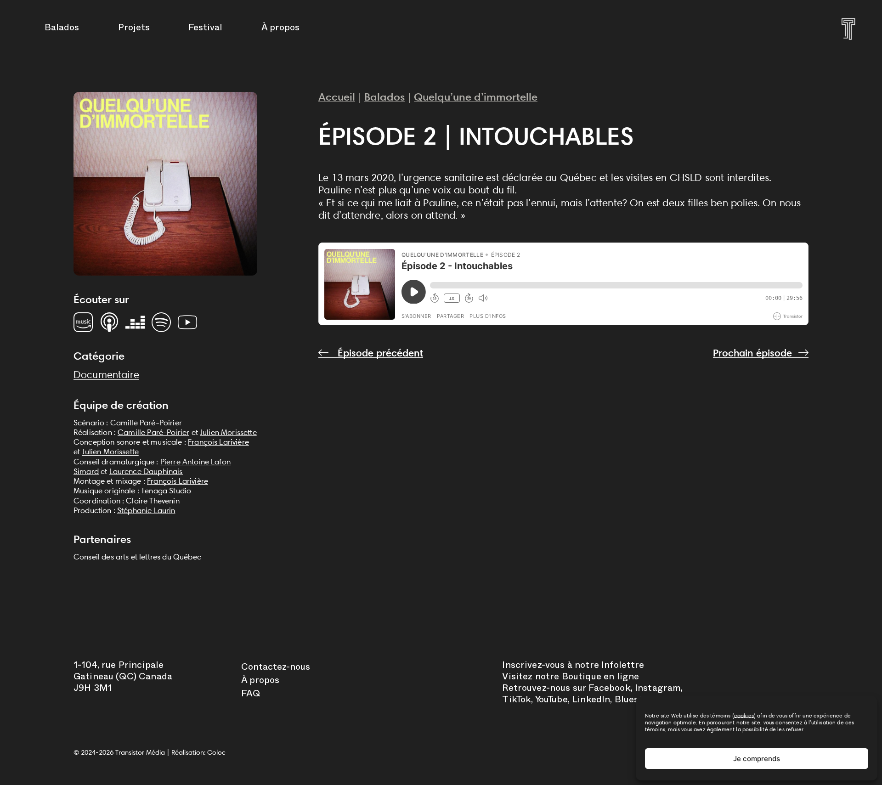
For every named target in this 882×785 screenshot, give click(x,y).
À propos (280, 29)
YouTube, (552, 701)
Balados (62, 29)
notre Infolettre (610, 666)
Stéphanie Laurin (146, 510)
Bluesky (632, 701)
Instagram (658, 689)
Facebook (609, 689)
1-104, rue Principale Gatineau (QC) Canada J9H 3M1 (123, 678)
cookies (744, 715)
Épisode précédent (379, 353)
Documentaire (106, 374)
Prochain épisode (752, 353)
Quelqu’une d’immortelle (475, 96)
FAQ (250, 695)
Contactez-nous (275, 668)
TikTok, (517, 701)
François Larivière (218, 441)
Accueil (336, 96)
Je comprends (756, 758)
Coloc (216, 752)
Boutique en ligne (600, 678)
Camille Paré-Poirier (146, 422)
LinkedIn (591, 701)
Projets (134, 29)
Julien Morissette (228, 432)
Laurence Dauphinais (146, 471)
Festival (205, 29)
